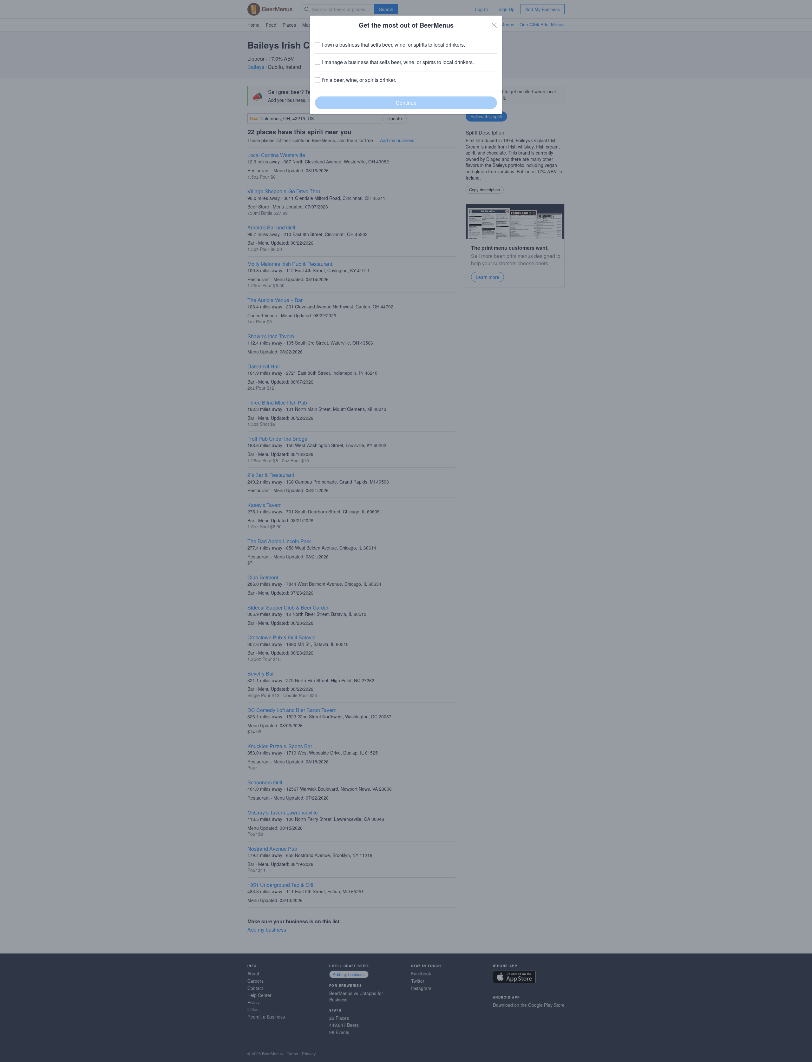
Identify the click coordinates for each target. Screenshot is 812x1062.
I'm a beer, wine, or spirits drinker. (359, 79)
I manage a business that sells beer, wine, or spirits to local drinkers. (398, 62)
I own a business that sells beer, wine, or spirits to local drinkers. (393, 44)
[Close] (494, 25)
